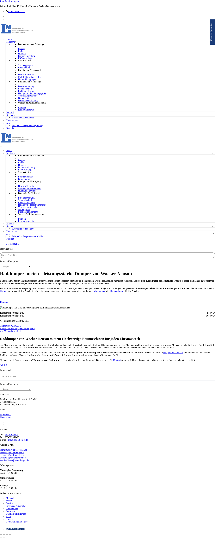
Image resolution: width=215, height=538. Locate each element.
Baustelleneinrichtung (28, 100)
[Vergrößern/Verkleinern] (1, 534)
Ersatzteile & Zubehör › (23, 118)
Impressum (11, 511)
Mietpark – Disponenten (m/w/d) (27, 125)
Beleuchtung (24, 68)
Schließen (4, 365)
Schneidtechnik (25, 89)
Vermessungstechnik (27, 96)
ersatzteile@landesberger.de (13, 457)
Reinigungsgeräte (26, 110)
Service (9, 503)
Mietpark (10, 498)
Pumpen (22, 107)
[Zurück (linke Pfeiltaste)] (1, 537)
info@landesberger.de (18, 440)
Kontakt (10, 128)
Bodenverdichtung (26, 56)
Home (9, 39)
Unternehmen (12, 120)
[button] (16, 41)
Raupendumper (117, 291)
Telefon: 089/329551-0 (10, 326)
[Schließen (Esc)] (10, 534)
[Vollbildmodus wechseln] (4, 534)
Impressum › (5, 414)
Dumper (22, 53)
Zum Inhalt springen (9, 1)
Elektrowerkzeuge (26, 91)
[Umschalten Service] (212, 226)
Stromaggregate (25, 65)
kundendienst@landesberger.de (14, 460)
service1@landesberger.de (12, 455)
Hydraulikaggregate (27, 79)
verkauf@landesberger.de (12, 452)
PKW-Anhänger (25, 58)
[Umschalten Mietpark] (212, 153)
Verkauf (10, 112)
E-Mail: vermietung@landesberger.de (17, 328)
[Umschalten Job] (212, 234)
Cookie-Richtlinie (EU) (16, 521)
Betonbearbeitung (26, 86)
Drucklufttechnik (26, 75)
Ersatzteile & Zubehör (16, 506)
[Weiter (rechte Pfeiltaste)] (4, 537)
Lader (21, 51)
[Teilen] (7, 534)
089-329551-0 (11, 434)
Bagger (21, 49)
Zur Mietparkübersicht (10, 331)
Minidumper (99, 291)
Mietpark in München (173, 352)
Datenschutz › (6, 417)
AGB (8, 516)
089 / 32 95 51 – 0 (16, 11)
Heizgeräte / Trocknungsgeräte (32, 93)
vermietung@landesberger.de (13, 450)
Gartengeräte (24, 98)
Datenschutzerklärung (16, 514)
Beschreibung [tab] (12, 244)
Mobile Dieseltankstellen (29, 77)
